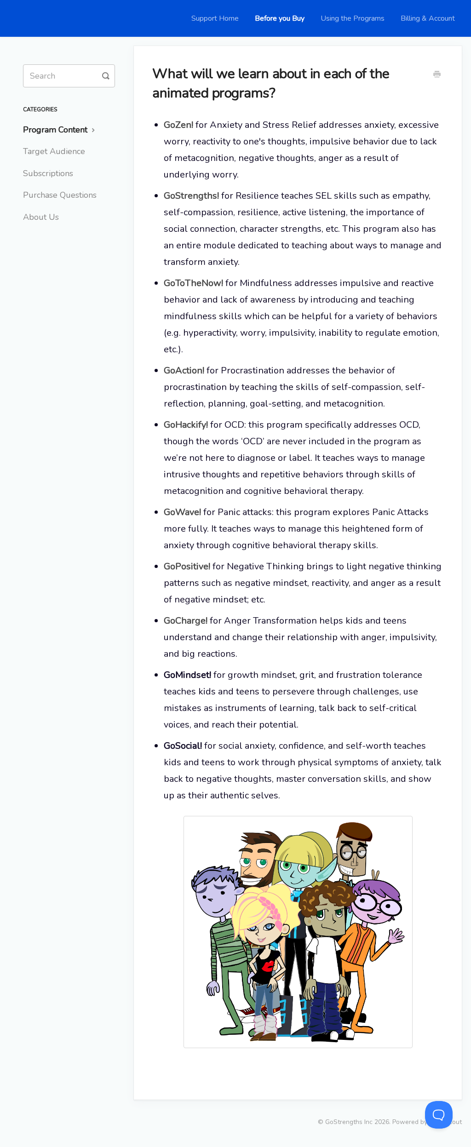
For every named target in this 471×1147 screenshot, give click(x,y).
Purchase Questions (60, 195)
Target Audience (54, 151)
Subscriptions (48, 173)
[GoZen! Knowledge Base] (32, 18)
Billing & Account (428, 18)
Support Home (215, 18)
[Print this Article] (437, 75)
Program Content (56, 129)
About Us (41, 217)
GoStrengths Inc (349, 1122)
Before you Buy (279, 18)
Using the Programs (353, 18)
